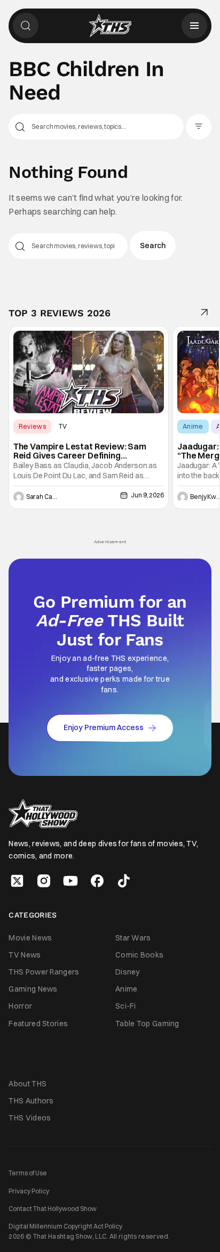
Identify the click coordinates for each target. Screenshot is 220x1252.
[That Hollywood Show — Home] (110, 25)
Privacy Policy (29, 1191)
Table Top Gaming (147, 1023)
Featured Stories (38, 1023)
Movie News (30, 938)
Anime (193, 426)
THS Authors (31, 1101)
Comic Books (139, 955)
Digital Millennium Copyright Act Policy (65, 1226)
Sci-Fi (125, 1006)
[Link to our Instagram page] (43, 880)
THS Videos (30, 1118)
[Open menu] (194, 25)
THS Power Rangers (44, 972)
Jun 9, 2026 (147, 495)
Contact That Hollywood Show (53, 1209)
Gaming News (33, 989)
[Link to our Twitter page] (17, 880)
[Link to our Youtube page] (70, 880)
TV (63, 426)
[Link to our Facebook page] (97, 880)
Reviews (32, 426)
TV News (25, 955)
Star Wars (133, 938)
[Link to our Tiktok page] (123, 880)
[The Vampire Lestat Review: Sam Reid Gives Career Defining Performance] (88, 372)
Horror (20, 1006)
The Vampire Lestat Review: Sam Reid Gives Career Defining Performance (79, 451)
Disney (127, 972)
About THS (27, 1084)
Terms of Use (28, 1173)
